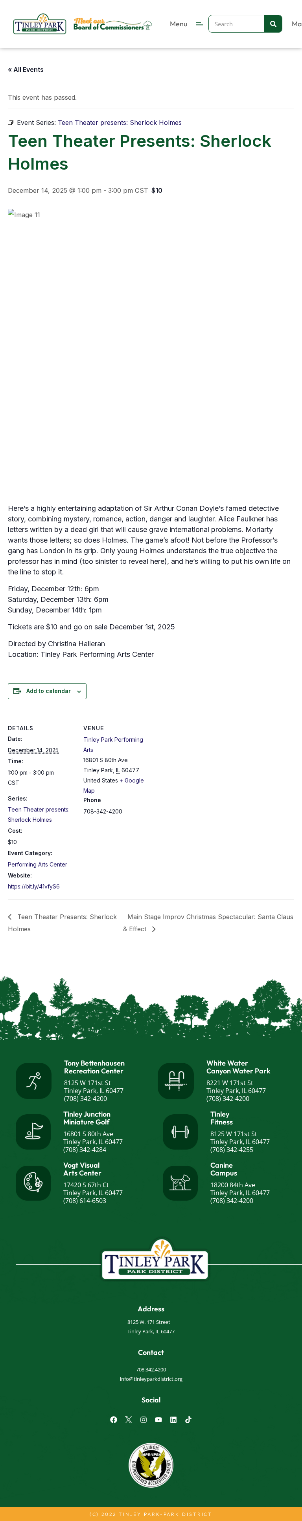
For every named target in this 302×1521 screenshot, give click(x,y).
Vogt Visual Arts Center (82, 1169)
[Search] (273, 23)
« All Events (26, 69)
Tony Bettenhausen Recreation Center (94, 1066)
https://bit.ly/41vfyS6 (34, 886)
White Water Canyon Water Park (238, 1066)
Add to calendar (48, 690)
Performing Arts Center (37, 864)
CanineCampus (223, 1169)
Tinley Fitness (221, 1118)
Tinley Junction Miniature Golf (86, 1118)
